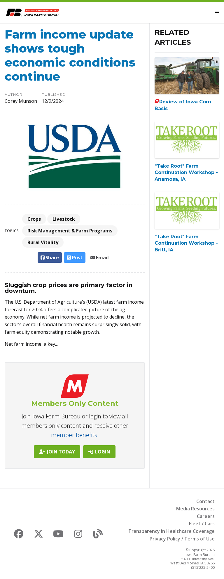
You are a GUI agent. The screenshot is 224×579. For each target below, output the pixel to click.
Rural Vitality (42, 242)
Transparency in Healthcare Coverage (171, 531)
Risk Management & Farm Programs (69, 230)
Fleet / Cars (202, 523)
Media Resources (195, 508)
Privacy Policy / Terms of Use (182, 538)
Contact (205, 501)
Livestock (63, 219)
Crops (34, 219)
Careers (206, 516)
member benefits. (75, 435)
